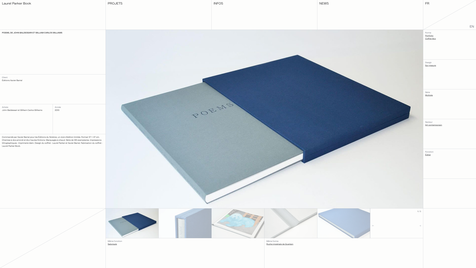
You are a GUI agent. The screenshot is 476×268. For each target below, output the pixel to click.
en (472, 26)
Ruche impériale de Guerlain (279, 244)
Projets (115, 3)
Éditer (428, 155)
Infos (218, 3)
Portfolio (429, 35)
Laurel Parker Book (16, 3)
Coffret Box (430, 38)
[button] (383, 230)
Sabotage (112, 244)
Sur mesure (430, 65)
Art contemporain (433, 125)
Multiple (429, 95)
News (324, 3)
